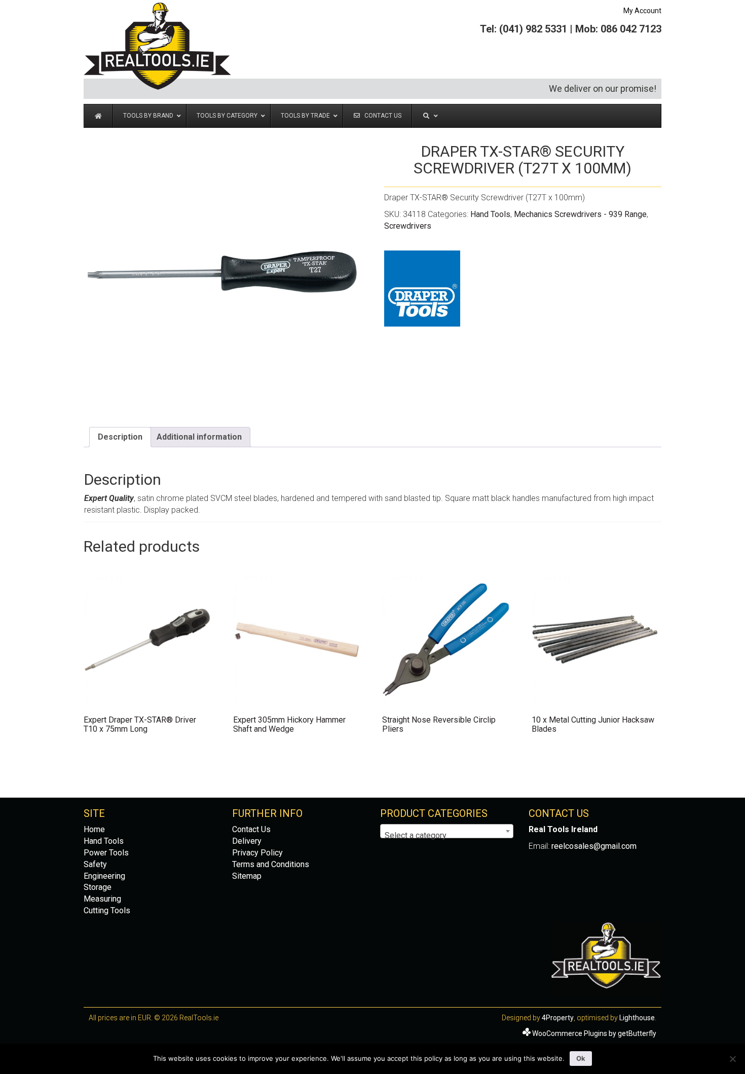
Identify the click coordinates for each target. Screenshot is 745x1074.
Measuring (102, 899)
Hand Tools (490, 214)
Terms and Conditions (270, 864)
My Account (642, 11)
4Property (558, 1018)
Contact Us (251, 829)
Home (94, 829)
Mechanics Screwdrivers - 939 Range (580, 214)
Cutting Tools (107, 910)
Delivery (247, 841)
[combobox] (446, 831)
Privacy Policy (257, 852)
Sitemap (247, 876)
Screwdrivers (407, 226)
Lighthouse (637, 1018)
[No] (732, 1059)
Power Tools (106, 852)
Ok (580, 1058)
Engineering (104, 876)
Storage (97, 887)
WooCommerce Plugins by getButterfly (594, 1033)
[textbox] (447, 836)
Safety (95, 864)
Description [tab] (120, 437)
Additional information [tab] (199, 437)
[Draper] (422, 288)
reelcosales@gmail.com (594, 846)
